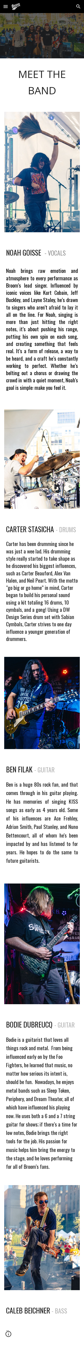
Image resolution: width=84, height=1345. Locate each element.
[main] (42, 82)
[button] (5, 6)
